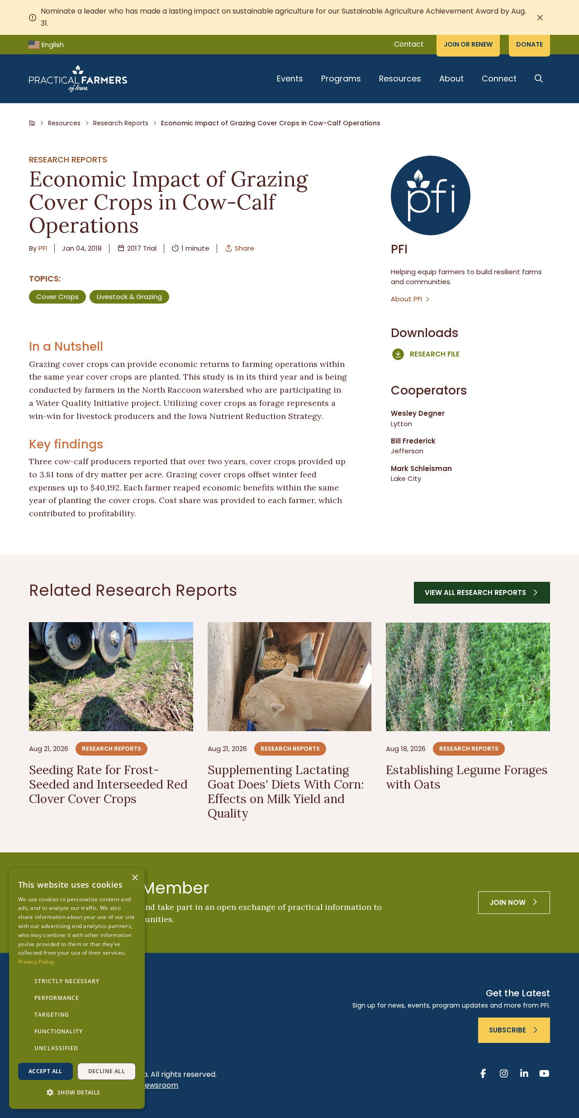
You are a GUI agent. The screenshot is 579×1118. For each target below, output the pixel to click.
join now (507, 902)
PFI (42, 248)
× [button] (134, 878)
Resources (400, 78)
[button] (77, 1093)
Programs (341, 78)
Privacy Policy (36, 962)
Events (290, 78)
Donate (529, 44)
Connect (499, 78)
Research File (435, 354)
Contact (409, 44)
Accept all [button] (45, 1071)
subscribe (507, 1030)
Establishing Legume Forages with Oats (467, 777)
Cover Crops (57, 296)
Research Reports (120, 123)
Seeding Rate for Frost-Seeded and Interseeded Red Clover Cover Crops (108, 784)
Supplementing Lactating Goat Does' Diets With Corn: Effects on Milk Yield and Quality (286, 791)
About (451, 78)
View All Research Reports (475, 592)
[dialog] (77, 988)
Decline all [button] (106, 1071)
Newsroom (159, 1085)
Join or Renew (468, 44)
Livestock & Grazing (129, 296)
